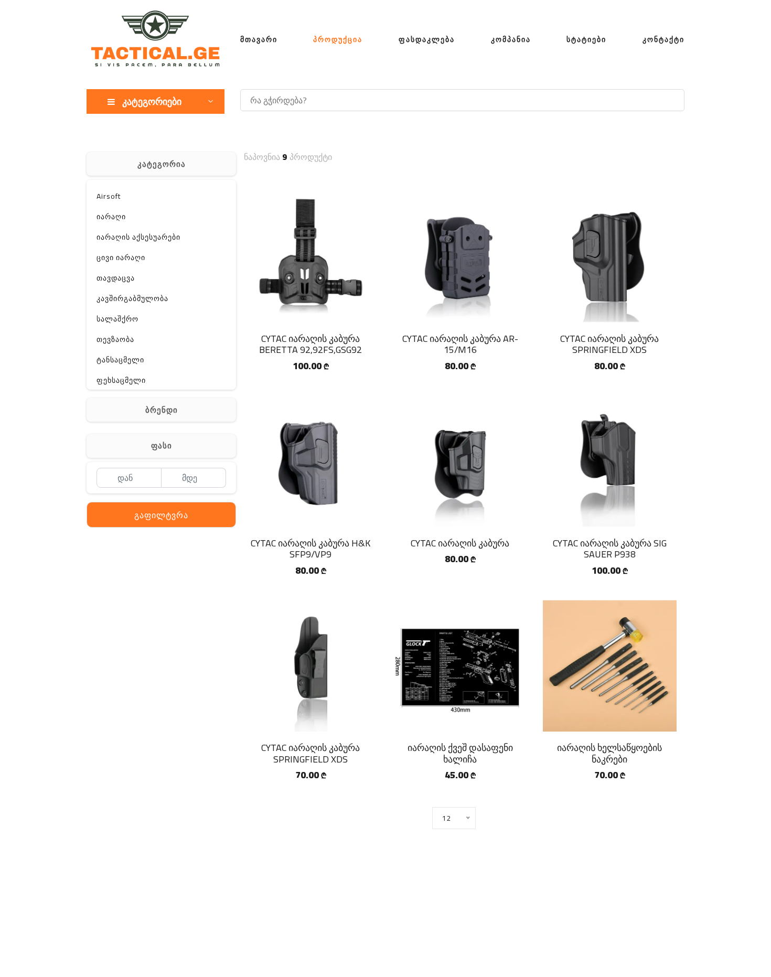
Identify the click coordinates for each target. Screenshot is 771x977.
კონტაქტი (663, 39)
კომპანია (511, 39)
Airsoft (109, 196)
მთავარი (258, 39)
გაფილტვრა (161, 515)
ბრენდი (161, 409)
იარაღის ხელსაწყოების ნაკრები (609, 753)
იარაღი (111, 216)
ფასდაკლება (427, 39)
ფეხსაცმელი (121, 380)
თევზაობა (115, 339)
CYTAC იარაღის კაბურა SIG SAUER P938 (610, 548)
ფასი (161, 445)
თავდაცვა (116, 278)
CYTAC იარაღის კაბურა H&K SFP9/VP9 (310, 548)
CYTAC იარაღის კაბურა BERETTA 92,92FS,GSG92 (310, 344)
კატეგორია (161, 163)
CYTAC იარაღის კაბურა (460, 543)
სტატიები (586, 39)
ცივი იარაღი (121, 257)
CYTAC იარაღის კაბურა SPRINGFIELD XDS (609, 344)
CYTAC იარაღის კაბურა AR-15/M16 (460, 344)
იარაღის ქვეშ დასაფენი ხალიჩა (460, 753)
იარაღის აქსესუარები (138, 237)
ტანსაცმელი (120, 360)
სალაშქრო (117, 319)
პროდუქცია (337, 39)
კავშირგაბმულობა (132, 298)
